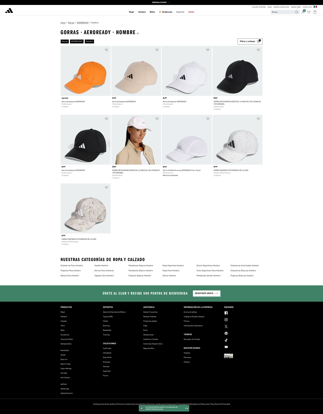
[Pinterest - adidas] (243, 333)
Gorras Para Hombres (104, 271)
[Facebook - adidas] (243, 313)
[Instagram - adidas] (243, 320)
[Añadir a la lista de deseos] (106, 50)
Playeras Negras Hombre (140, 276)
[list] (149, 41)
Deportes (180, 12)
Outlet (191, 12)
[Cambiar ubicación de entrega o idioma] (315, 7)
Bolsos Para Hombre (70, 276)
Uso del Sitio (141, 404)
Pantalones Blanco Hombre (141, 271)
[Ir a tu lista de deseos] (309, 12)
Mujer (131, 12)
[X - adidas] (243, 326)
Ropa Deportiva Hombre (173, 266)
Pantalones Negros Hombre (141, 266)
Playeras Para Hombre (71, 271)
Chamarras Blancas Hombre (243, 271)
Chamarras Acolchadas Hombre (245, 266)
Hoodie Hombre (101, 266)
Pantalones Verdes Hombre (208, 276)
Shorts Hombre (169, 276)
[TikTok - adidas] (243, 340)
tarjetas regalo (296, 7)
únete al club (307, 7)
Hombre (142, 12)
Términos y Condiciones (125, 404)
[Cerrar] (141, 408)
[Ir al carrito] (315, 12)
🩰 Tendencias (165, 12)
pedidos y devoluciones (281, 7)
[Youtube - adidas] (243, 347)
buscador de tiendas (259, 7)
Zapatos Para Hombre (104, 276)
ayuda (270, 7)
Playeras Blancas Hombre (242, 276)
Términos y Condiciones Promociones (161, 404)
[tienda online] (9, 11)
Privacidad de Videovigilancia (188, 404)
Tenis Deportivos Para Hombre (209, 271)
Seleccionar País (207, 404)
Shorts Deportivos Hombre (208, 266)
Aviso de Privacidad (222, 404)
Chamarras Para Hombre (72, 266)
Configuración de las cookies (104, 404)
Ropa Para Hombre (171, 271)
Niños (152, 12)
